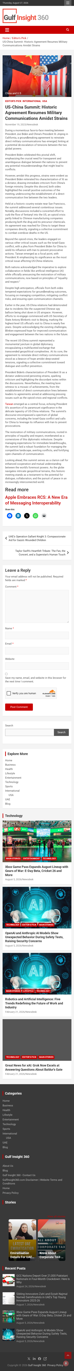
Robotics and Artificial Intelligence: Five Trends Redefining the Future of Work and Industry (34, 1003)
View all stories (56, 1216)
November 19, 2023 (15, 124)
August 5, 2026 (13, 879)
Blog (7, 803)
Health (9, 769)
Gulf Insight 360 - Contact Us (19, 1175)
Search (9, 725)
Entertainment (13, 777)
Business (10, 764)
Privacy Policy (11, 1192)
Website (9, 659)
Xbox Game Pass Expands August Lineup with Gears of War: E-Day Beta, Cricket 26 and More (36, 871)
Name (9, 628)
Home (8, 760)
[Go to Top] (68, 1355)
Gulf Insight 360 (37, 1365)
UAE (7, 799)
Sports (9, 786)
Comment (11, 586)
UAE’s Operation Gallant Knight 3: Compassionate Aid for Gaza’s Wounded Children (37, 538)
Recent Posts (15, 1268)
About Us (8, 1165)
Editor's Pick (13, 101)
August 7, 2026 (24, 1304)
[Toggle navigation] (7, 30)
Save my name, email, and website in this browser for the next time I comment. (35, 679)
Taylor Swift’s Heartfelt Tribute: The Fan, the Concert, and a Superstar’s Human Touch (40, 552)
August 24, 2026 (25, 1286)
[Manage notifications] (66, 1363)
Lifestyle (10, 773)
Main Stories (13, 858)
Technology (11, 782)
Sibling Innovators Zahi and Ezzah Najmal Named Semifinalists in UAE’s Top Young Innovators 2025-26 (41, 1297)
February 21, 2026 (15, 1011)
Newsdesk (32, 124)
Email (9, 643)
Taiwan (9, 404)
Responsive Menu (67, 3)
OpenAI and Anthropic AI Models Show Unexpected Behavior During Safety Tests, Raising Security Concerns (34, 937)
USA (44, 101)
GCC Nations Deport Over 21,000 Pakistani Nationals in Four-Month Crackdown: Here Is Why (43, 1279)
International (32, 101)
